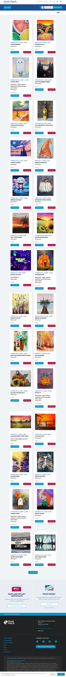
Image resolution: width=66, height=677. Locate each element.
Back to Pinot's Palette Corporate (12, 614)
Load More (33, 572)
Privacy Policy (16, 660)
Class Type (7, 7)
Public (48, 7)
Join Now (49, 604)
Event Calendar (8, 638)
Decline (53, 674)
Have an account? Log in (49, 607)
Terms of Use (10, 660)
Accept (61, 674)
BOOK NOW (27, 52)
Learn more (13, 674)
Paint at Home (7, 652)
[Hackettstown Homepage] (10, 2)
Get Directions (41, 625)
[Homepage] (18, 622)
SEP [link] (58, 13)
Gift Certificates (8, 642)
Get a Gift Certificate (17, 606)
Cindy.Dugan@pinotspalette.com (45, 628)
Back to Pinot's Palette (43, 1)
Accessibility (22, 660)
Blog (5, 649)
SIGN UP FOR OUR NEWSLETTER (46, 646)
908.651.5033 (40, 630)
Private (57, 7)
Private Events (8, 640)
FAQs (5, 645)
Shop (5, 647)
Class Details (15, 52)
